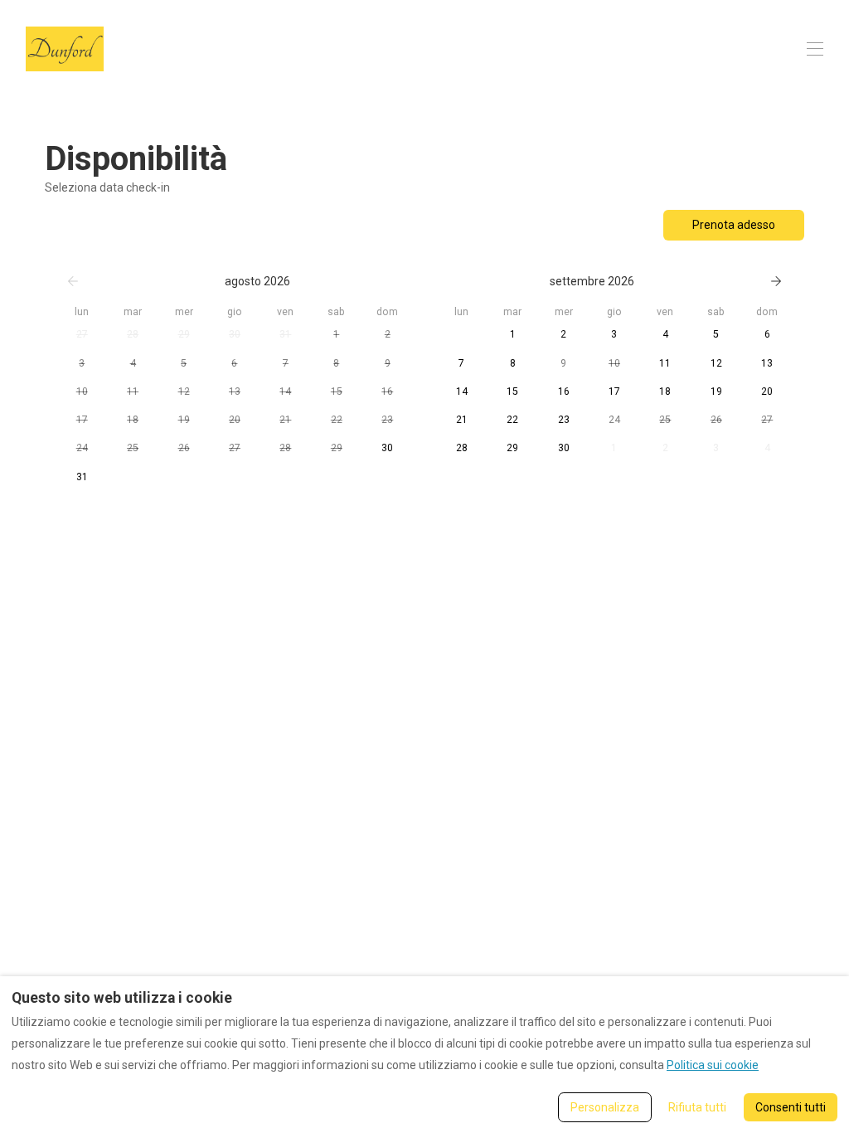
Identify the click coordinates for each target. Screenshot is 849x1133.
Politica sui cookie (713, 1065)
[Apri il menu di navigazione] (815, 49)
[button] (81, 334)
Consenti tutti (790, 1107)
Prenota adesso (733, 224)
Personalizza (604, 1107)
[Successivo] (776, 281)
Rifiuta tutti (697, 1107)
